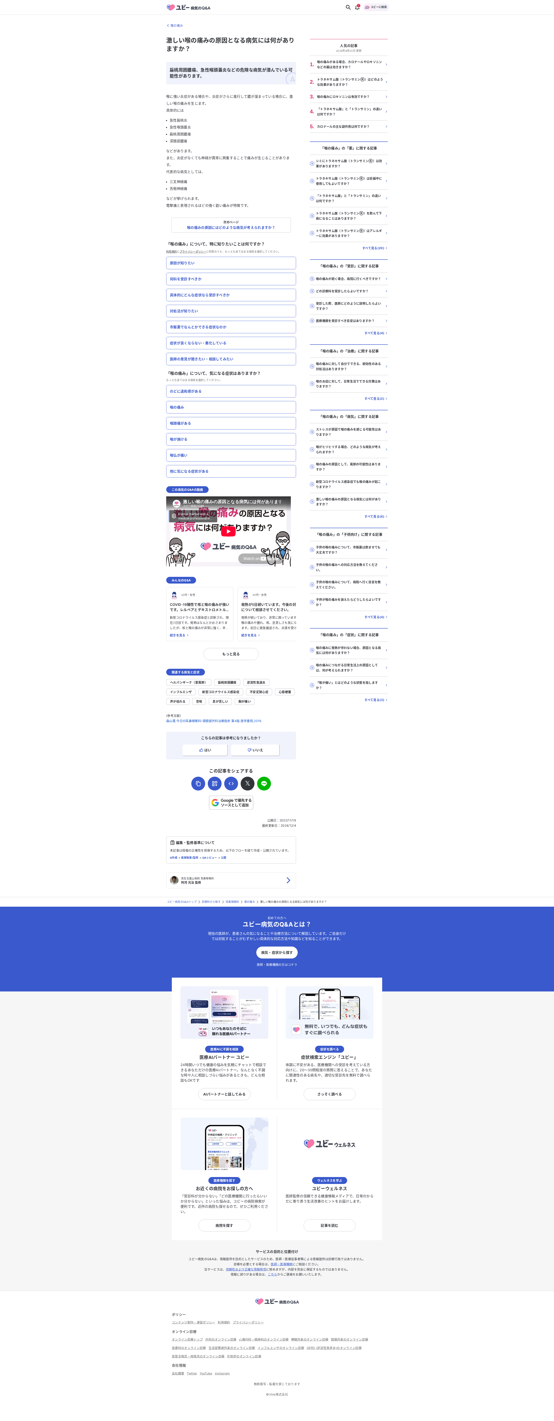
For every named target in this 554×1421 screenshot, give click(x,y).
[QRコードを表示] (215, 784)
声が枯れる (178, 701)
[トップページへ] (277, 1305)
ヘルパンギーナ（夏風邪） (189, 682)
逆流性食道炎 (256, 682)
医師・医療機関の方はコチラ (277, 964)
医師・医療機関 (281, 1264)
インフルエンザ (181, 692)
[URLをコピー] (198, 784)
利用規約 (171, 251)
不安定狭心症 (259, 692)
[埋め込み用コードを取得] (231, 784)
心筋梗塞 (285, 692)
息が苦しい (220, 701)
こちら (272, 1274)
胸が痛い (244, 701)
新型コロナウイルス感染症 (220, 692)
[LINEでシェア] (264, 784)
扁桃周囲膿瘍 (227, 682)
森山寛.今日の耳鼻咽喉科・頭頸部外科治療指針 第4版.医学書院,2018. (214, 721)
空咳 (199, 701)
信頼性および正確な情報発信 (246, 1269)
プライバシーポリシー (193, 251)
